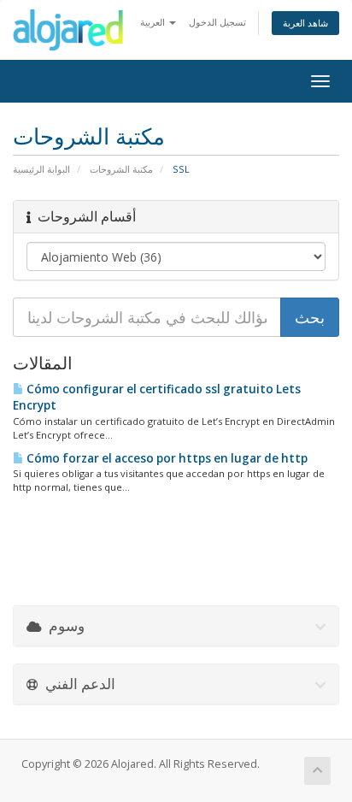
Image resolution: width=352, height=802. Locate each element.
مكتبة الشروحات (121, 168)
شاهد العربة (305, 22)
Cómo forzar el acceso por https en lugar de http (166, 458)
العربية (153, 21)
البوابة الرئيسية (41, 168)
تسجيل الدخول (217, 21)
